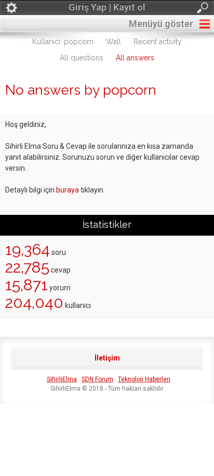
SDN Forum (97, 379)
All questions (81, 58)
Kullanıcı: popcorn (62, 41)
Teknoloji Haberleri (144, 379)
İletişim (107, 358)
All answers (135, 58)
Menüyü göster (161, 23)
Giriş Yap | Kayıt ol (107, 7)
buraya (67, 190)
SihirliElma (62, 379)
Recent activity (157, 41)
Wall (113, 41)
